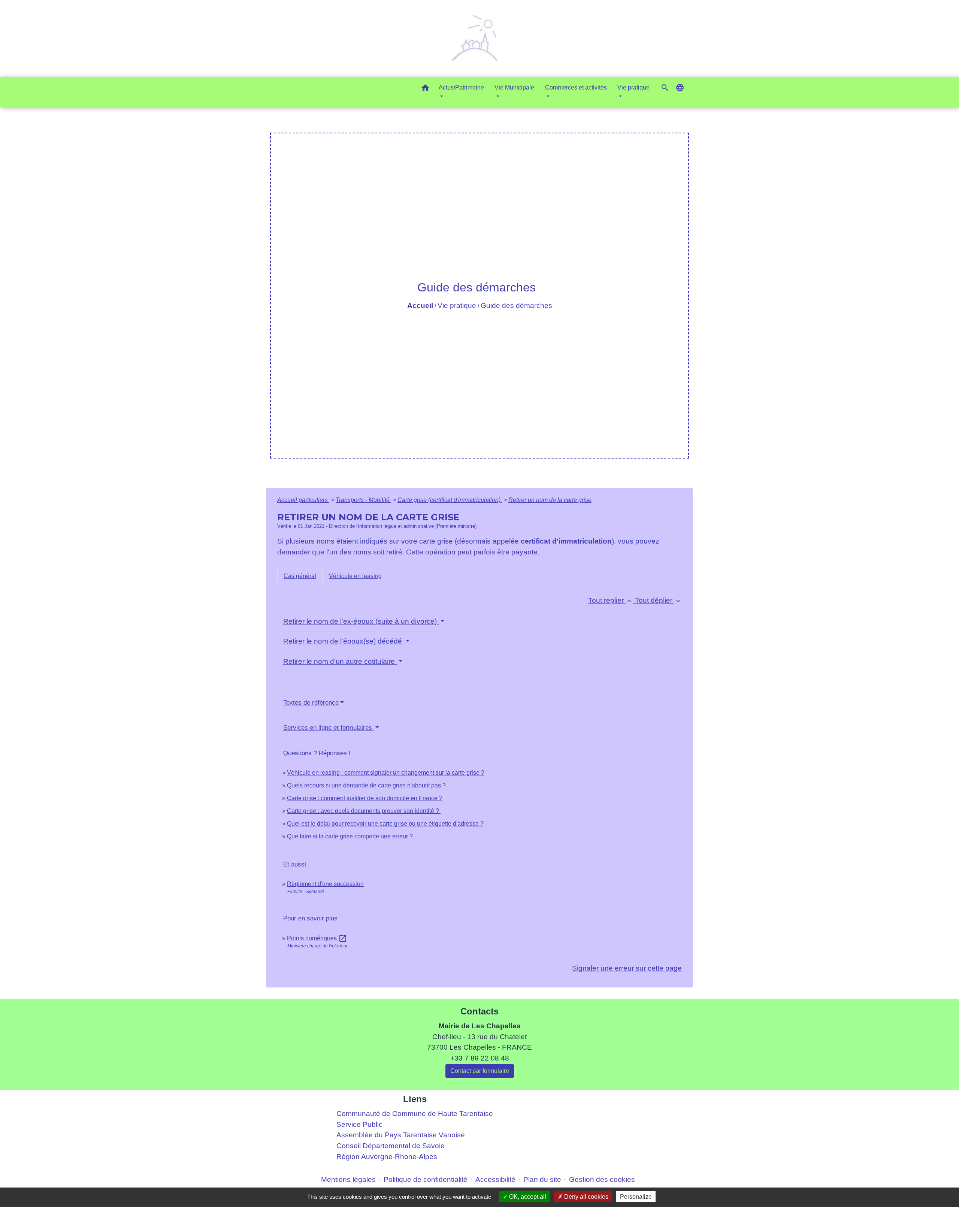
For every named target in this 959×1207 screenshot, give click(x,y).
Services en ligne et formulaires (328, 727)
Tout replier (610, 600)
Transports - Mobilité (363, 500)
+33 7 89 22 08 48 (479, 1058)
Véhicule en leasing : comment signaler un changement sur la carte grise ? (385, 772)
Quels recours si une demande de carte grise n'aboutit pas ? (366, 785)
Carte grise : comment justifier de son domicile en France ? (364, 798)
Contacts (479, 1011)
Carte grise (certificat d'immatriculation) (449, 500)
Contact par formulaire (479, 1071)
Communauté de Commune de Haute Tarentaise (414, 1113)
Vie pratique (457, 305)
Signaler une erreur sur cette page (627, 968)
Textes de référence (311, 702)
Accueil (420, 305)
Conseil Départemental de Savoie (390, 1146)
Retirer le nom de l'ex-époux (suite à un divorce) (361, 621)
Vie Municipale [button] (514, 87)
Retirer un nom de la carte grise (550, 500)
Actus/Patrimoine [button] (461, 87)
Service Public (359, 1124)
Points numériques (317, 938)
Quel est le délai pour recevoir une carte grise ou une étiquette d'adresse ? (385, 823)
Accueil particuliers (303, 500)
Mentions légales (348, 1179)
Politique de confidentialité (426, 1179)
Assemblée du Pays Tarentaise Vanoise (400, 1135)
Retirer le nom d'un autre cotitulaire (340, 661)
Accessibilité (495, 1179)
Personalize (636, 1197)
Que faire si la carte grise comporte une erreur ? (350, 836)
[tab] (300, 576)
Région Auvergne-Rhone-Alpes (386, 1157)
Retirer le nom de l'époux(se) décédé (343, 641)
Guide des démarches (516, 305)
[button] (425, 89)
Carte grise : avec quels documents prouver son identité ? (364, 811)
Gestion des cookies (602, 1179)
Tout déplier (658, 600)
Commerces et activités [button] (576, 87)
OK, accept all (527, 1197)
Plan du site (542, 1179)
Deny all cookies (585, 1197)
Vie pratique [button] (633, 87)
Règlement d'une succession (325, 884)
